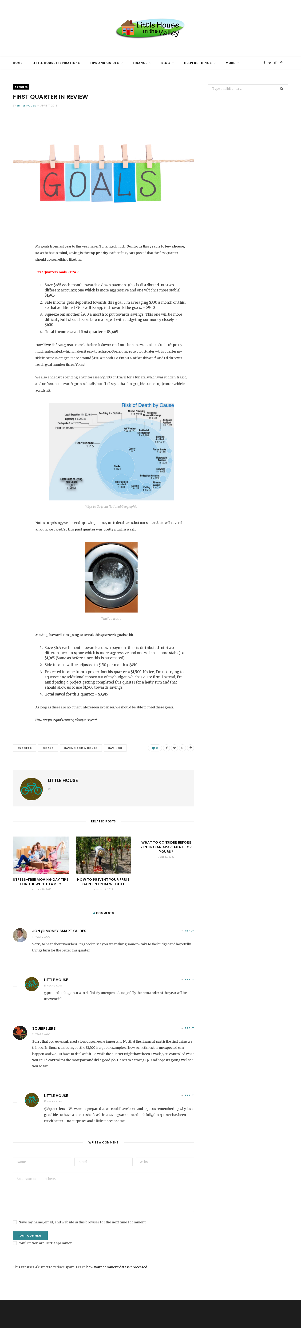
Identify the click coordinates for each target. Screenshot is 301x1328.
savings (115, 748)
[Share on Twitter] (19, 274)
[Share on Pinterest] (190, 747)
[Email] (19, 312)
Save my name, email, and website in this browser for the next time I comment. (82, 1222)
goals (48, 748)
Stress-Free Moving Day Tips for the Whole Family (40, 882)
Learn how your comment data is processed (111, 1267)
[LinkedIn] (19, 299)
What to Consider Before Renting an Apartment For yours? (166, 847)
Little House (26, 105)
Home (18, 63)
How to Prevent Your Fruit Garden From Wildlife (103, 882)
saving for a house (81, 748)
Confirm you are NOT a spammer (44, 1243)
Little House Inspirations (56, 63)
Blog (165, 63)
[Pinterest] (19, 287)
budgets (24, 748)
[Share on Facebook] (19, 262)
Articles (21, 87)
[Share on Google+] (182, 747)
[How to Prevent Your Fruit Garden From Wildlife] (103, 855)
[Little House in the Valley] (150, 28)
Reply (189, 930)
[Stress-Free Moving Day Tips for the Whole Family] (41, 855)
